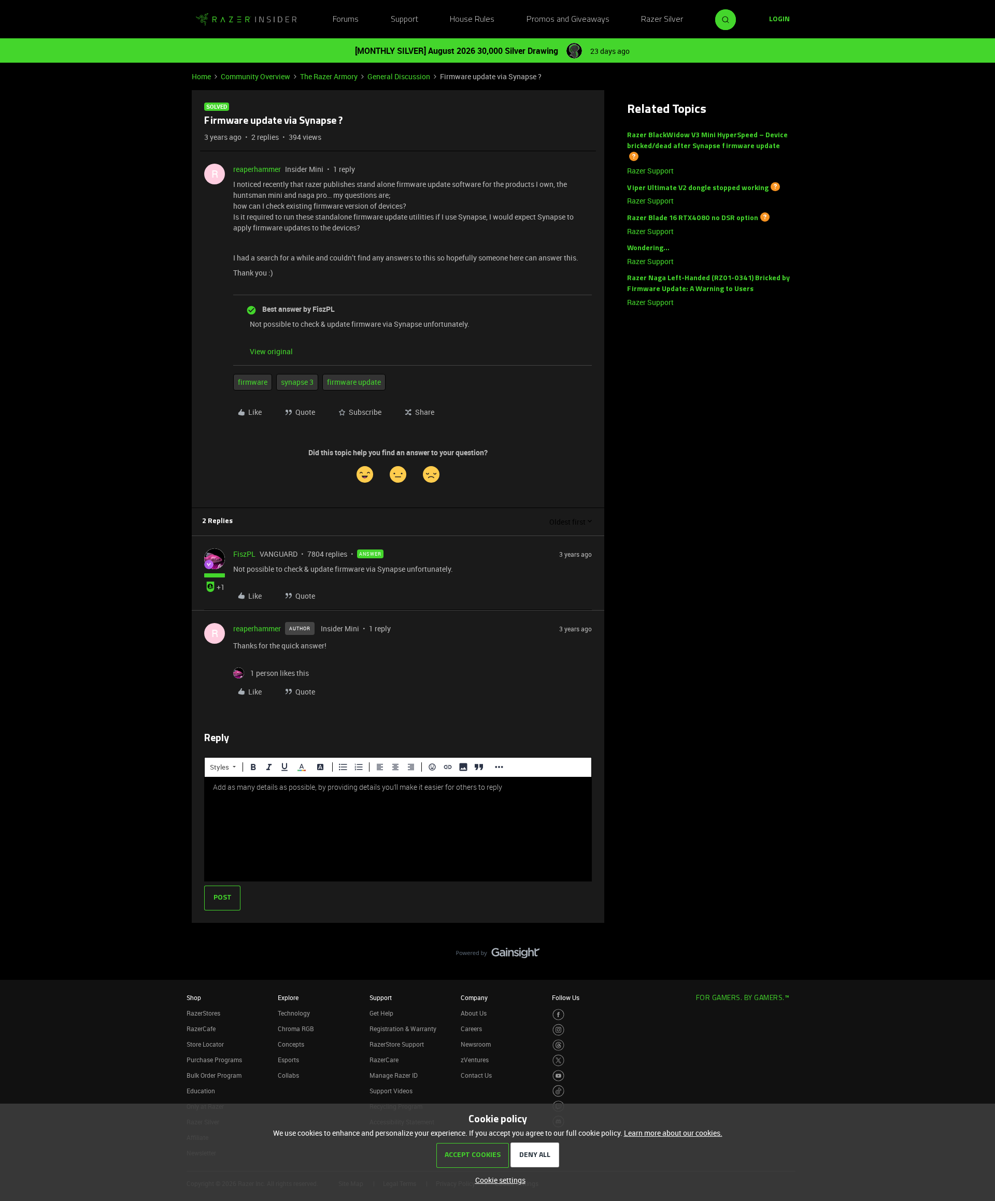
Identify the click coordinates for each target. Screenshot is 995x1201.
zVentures (475, 1059)
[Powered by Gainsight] (497, 955)
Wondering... (648, 248)
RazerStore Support (396, 1044)
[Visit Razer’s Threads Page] (558, 1045)
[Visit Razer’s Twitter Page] (558, 1060)
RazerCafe (201, 1028)
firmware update (354, 382)
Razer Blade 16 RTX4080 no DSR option (692, 218)
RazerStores (203, 1013)
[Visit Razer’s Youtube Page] (558, 1075)
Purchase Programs (214, 1059)
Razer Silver (662, 20)
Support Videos (391, 1091)
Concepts (291, 1044)
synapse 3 (297, 382)
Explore (288, 997)
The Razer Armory (329, 76)
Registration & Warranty (402, 1028)
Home (201, 76)
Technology (294, 1013)
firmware (252, 382)
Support (404, 20)
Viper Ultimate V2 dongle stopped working (698, 187)
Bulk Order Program (214, 1075)
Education (201, 1091)
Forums (346, 20)
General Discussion (398, 76)
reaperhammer (257, 169)
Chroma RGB (296, 1028)
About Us (474, 1013)
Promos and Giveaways (568, 20)
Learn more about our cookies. (673, 1133)
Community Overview (255, 76)
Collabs (288, 1075)
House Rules (472, 20)
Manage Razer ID (393, 1075)
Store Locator (205, 1044)
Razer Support (650, 171)
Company (474, 997)
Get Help (381, 1013)
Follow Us (565, 997)
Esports (288, 1059)
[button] (779, 19)
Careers (471, 1028)
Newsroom (476, 1044)
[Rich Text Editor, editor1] (398, 829)
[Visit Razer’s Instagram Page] (558, 1029)
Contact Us (476, 1075)
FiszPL (244, 554)
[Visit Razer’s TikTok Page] (558, 1090)
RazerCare (384, 1059)
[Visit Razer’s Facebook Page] (558, 1014)
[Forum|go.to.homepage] (246, 19)
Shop (194, 997)
